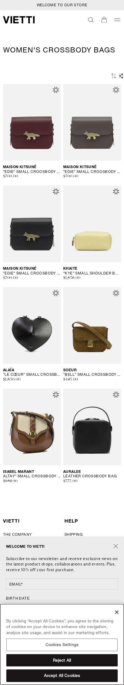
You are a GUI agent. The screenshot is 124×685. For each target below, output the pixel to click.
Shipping (73, 534)
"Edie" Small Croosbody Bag (32, 171)
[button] (91, 19)
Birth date (17, 598)
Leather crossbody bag (90, 476)
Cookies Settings (62, 645)
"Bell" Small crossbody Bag (92, 374)
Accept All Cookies (62, 675)
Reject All (62, 660)
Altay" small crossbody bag (32, 476)
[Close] (115, 546)
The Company (17, 534)
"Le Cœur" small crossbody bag (32, 374)
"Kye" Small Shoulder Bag (92, 273)
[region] (62, 644)
